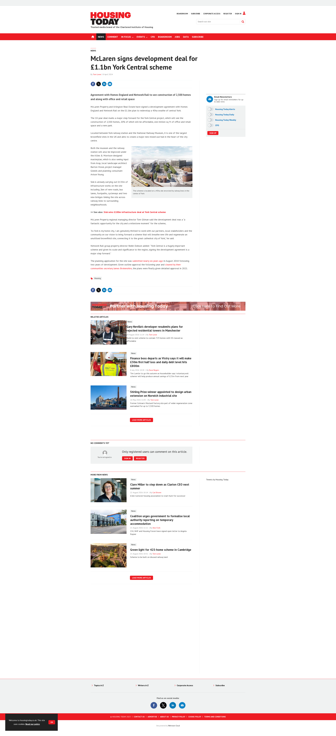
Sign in (159, 78)
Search (243, 22)
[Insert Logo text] (111, 24)
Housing (97, 278)
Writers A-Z (143, 685)
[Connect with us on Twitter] (163, 705)
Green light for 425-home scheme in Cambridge (160, 550)
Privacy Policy (178, 717)
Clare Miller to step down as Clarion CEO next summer (159, 486)
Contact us (139, 717)
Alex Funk (156, 528)
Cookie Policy (194, 717)
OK (52, 722)
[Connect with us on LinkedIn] (172, 705)
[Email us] (182, 705)
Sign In (238, 13)
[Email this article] (109, 84)
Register (227, 13)
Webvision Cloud (174, 726)
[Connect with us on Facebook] (153, 705)
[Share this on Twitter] (98, 84)
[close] (192, 78)
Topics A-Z (99, 685)
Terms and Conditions (215, 717)
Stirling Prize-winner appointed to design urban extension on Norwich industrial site (160, 394)
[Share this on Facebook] (93, 84)
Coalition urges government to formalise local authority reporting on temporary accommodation (160, 520)
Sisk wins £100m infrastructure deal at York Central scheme (135, 212)
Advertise (152, 717)
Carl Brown (157, 492)
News (93, 50)
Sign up (212, 133)
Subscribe (195, 13)
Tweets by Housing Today (217, 479)
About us (164, 717)
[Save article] (190, 84)
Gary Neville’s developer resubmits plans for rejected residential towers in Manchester (155, 328)
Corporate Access (211, 13)
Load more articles (141, 420)
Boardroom (182, 13)
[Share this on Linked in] (104, 84)
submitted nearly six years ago (147, 260)
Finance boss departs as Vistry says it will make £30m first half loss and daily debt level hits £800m (160, 362)
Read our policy (32, 724)
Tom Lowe (97, 74)
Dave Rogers (154, 370)
